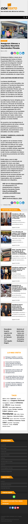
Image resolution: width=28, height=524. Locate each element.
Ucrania (15, 424)
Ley (15, 414)
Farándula (20, 409)
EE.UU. (5, 407)
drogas (12, 405)
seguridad (9, 422)
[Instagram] (14, 53)
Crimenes (19, 403)
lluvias (22, 414)
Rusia (23, 420)
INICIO (3, 481)
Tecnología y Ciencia (6, 468)
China (4, 400)
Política (11, 420)
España (10, 409)
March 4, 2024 (17, 198)
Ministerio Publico (18, 416)
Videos (3, 458)
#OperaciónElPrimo (17, 183)
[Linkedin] (23, 53)
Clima (8, 400)
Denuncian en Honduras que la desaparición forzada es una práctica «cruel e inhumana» (19, 288)
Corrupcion (6, 403)
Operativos (5, 420)
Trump (10, 424)
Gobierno (10, 411)
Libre (18, 414)
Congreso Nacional (17, 400)
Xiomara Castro (6, 426)
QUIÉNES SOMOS (6, 484)
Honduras (8, 413)
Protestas (17, 420)
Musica (11, 418)
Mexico (4, 416)
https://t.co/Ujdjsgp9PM (9, 191)
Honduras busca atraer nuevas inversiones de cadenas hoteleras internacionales (18, 307)
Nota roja (3, 451)
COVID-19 (12, 403)
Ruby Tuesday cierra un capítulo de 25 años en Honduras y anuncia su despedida (19, 252)
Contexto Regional (6, 471)
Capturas (13, 398)
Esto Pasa (3, 448)
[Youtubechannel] (18, 508)
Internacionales (5, 455)
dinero (7, 405)
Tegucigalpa (16, 422)
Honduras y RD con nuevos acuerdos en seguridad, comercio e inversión (19, 216)
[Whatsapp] (17, 53)
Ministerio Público (7, 204)
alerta (4, 398)
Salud (4, 422)
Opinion (3, 464)
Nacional (3, 445)
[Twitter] (20, 53)
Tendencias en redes (6, 461)
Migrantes (10, 416)
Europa (14, 409)
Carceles (19, 398)
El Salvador (5, 409)
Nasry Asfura (16, 418)
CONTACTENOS (5, 488)
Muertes (6, 418)
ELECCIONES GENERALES (15, 407)
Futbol (5, 411)
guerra (15, 411)
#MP (3, 183)
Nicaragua (22, 418)
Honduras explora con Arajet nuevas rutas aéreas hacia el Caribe (19, 269)
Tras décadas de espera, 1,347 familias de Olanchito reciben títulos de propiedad (19, 234)
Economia (18, 405)
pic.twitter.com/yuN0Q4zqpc (11, 193)
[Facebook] (12, 53)
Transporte (5, 424)
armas (8, 398)
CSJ (3, 405)
